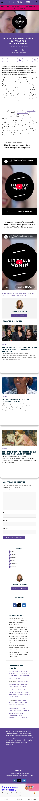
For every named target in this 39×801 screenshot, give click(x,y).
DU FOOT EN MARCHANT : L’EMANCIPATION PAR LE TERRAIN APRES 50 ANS (19, 647)
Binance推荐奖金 (13, 671)
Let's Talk (33, 293)
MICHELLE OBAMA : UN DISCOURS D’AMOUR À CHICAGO (15, 401)
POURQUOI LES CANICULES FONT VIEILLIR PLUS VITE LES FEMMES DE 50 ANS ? (18, 684)
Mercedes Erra (31, 111)
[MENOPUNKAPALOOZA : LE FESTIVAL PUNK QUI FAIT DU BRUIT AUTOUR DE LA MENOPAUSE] (19, 333)
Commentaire (7, 490)
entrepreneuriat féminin (19, 293)
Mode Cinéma (23, 52)
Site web (5, 528)
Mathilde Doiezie (13, 456)
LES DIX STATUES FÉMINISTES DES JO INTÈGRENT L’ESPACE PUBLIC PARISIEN (18, 703)
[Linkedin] (24, 605)
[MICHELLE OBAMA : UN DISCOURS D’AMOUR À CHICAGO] (19, 385)
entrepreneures (6, 293)
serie (3, 295)
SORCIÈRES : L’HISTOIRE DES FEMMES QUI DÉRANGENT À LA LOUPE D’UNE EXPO (19, 453)
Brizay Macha (12, 690)
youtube (23, 295)
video (18, 295)
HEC (29, 293)
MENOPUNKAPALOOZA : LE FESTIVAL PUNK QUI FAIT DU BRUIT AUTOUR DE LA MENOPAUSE (19, 349)
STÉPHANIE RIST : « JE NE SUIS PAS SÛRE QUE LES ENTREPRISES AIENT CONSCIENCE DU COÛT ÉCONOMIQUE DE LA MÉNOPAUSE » (19, 713)
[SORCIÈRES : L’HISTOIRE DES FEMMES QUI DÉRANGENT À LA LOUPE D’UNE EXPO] (19, 438)
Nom (5, 512)
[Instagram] (19, 605)
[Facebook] (15, 605)
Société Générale (11, 295)
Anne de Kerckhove (22, 113)
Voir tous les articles (19, 315)
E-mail (5, 520)
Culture (19, 36)
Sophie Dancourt (14, 353)
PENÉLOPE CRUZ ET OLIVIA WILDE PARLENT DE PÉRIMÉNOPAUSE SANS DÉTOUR (19, 654)
